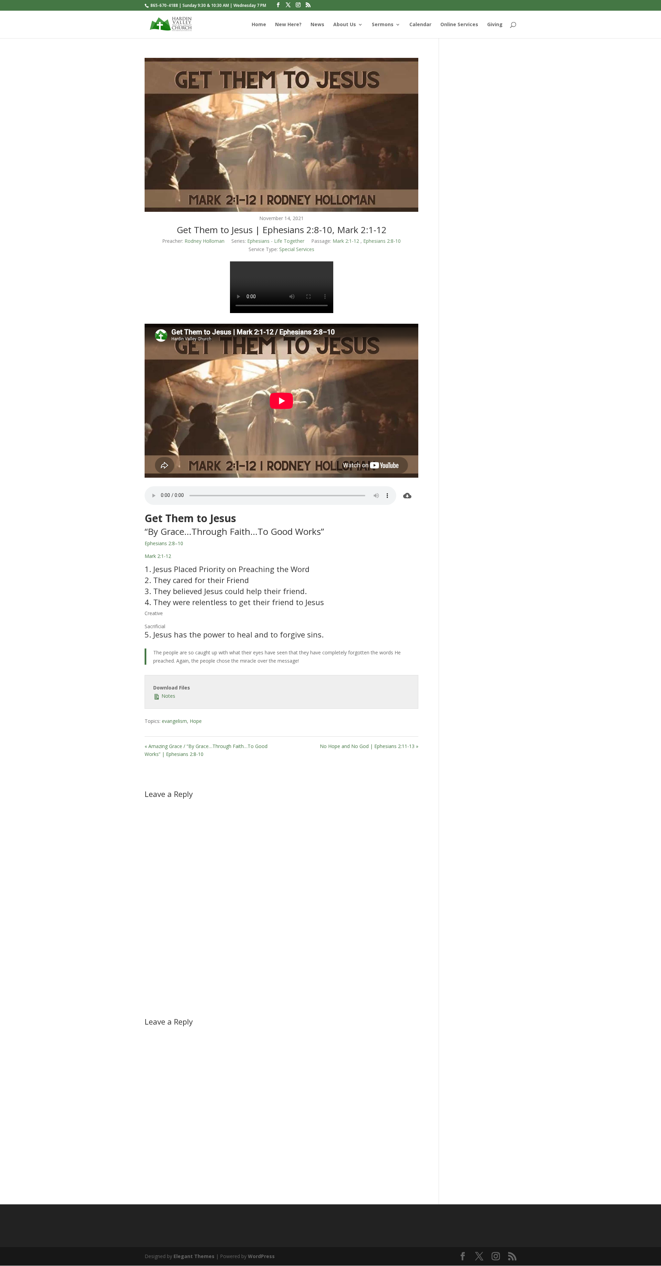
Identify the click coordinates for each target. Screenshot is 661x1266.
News (317, 25)
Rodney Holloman (204, 241)
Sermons (383, 25)
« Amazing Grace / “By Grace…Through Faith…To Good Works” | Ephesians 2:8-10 (206, 750)
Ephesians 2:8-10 (382, 241)
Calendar (420, 25)
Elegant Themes (194, 1256)
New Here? (288, 25)
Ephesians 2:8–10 (164, 543)
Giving (495, 25)
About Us (344, 25)
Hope (196, 721)
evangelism (174, 721)
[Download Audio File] (407, 495)
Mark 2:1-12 (346, 241)
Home (259, 25)
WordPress (261, 1256)
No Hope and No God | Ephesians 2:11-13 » (369, 746)
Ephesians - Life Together (275, 241)
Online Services (459, 25)
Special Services (296, 249)
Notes (167, 696)
